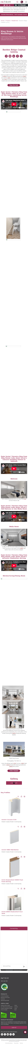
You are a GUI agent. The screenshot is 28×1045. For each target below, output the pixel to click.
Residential (15, 20)
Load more (14, 783)
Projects (8, 20)
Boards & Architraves (5, 997)
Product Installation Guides (6, 1008)
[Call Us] (22, 2)
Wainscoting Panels (5, 1000)
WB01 (21, 548)
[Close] (26, 8)
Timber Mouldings (4, 995)
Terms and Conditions (9, 1043)
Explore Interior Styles (5, 1005)
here (17, 9)
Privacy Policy (16, 1043)
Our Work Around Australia (6, 1006)
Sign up (14, 1027)
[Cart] (9, 5)
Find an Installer (4, 1009)
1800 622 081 (4, 981)
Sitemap (21, 1043)
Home (2, 20)
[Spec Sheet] (7, 5)
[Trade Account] (4, 5)
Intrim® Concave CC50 (9, 819)
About (15, 1005)
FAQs (15, 1008)
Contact (4, 2)
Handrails (3, 998)
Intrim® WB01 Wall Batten (10, 849)
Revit (15, 1009)
